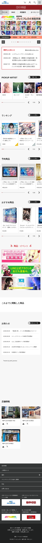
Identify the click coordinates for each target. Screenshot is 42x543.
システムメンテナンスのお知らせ (22, 54)
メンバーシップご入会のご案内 (10, 479)
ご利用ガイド (5, 470)
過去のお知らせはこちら (32, 50)
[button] (41, 12)
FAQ (3, 484)
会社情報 (4, 465)
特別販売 (23, 12)
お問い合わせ (5, 488)
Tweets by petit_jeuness (10, 360)
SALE (13, 12)
